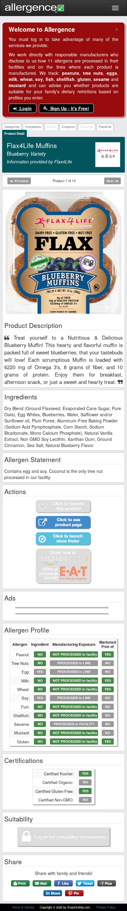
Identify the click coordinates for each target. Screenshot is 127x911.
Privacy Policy (105, 907)
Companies (33, 127)
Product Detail (14, 133)
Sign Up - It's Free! (68, 108)
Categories (11, 127)
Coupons (68, 127)
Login (24, 108)
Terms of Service (23, 907)
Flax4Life (105, 127)
